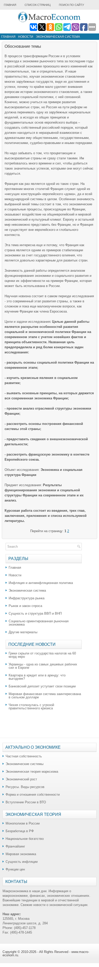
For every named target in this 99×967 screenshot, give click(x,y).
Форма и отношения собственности (33, 794)
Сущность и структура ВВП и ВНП (35, 613)
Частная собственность (24, 756)
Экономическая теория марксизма (32, 771)
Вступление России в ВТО (26, 802)
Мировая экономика (21, 854)
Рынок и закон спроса (25, 606)
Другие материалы (23, 632)
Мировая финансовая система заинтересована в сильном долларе (45, 695)
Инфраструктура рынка (26, 598)
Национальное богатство (25, 839)
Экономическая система (58, 37)
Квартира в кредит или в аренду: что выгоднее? (37, 677)
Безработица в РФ (20, 831)
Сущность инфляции (22, 862)
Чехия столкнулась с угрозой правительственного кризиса (31, 706)
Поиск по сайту (71, 4)
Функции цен (15, 869)
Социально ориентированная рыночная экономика (39, 622)
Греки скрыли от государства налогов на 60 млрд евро (42, 655)
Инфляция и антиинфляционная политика (41, 583)
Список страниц (38, 4)
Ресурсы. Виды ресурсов (25, 787)
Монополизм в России (23, 823)
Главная (10, 4)
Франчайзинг (15, 846)
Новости (25, 37)
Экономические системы (24, 764)
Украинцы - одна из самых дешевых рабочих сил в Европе (43, 666)
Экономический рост (21, 779)
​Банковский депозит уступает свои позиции (42, 686)
